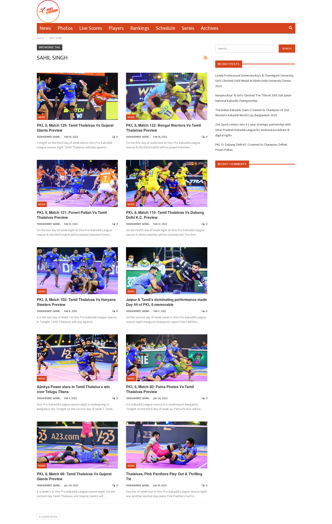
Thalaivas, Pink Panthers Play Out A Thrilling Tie (164, 476)
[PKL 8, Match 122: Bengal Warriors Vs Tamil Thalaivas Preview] (166, 96)
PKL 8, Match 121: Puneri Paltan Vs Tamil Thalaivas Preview (72, 215)
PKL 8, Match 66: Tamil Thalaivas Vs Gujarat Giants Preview (74, 476)
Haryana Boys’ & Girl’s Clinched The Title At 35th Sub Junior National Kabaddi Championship (253, 98)
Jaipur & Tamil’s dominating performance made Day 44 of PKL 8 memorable (166, 302)
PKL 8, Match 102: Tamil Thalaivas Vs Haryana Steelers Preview (76, 302)
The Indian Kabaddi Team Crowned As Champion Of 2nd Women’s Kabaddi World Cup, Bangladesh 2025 (252, 112)
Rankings (139, 28)
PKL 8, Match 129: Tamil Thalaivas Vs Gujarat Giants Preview (75, 128)
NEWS (41, 117)
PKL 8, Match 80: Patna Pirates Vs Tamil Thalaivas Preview (160, 389)
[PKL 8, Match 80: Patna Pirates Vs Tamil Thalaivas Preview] (166, 358)
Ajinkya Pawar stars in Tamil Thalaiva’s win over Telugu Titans (73, 389)
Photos (65, 28)
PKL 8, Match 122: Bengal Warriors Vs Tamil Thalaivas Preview (163, 128)
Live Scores (90, 28)
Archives (209, 28)
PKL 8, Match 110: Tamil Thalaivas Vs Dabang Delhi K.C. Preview (165, 215)
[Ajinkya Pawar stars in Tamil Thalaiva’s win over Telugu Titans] (77, 358)
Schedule (165, 28)
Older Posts (49, 517)
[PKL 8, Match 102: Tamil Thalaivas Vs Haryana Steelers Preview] (77, 270)
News (45, 28)
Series (188, 28)
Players (116, 28)
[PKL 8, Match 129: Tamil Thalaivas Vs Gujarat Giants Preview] (77, 96)
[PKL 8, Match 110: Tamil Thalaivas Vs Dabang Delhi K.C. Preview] (166, 183)
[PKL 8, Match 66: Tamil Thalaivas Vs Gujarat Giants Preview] (77, 445)
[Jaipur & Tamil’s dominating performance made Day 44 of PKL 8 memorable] (166, 270)
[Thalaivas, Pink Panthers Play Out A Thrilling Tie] (166, 445)
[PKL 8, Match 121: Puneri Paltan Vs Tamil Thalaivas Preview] (77, 183)
